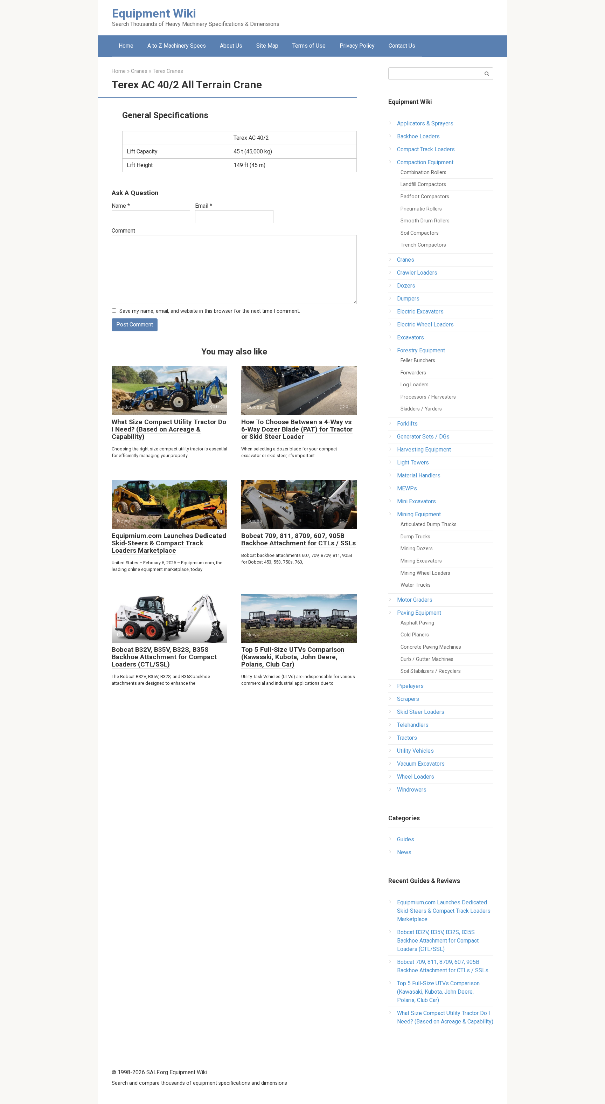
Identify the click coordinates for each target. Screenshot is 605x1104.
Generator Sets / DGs (423, 436)
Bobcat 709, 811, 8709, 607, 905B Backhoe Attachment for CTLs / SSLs (298, 539)
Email (203, 205)
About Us (231, 45)
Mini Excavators (416, 501)
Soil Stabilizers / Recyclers (431, 671)
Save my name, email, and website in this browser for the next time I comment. (209, 311)
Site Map (267, 45)
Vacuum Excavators (421, 763)
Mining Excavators (421, 561)
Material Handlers (418, 475)
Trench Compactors (423, 245)
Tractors (407, 737)
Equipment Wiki (154, 13)
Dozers (406, 285)
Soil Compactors (420, 233)
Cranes (405, 259)
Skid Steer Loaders (420, 712)
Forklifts (407, 423)
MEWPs (407, 488)
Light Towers (413, 462)
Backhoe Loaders (418, 136)
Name (121, 205)
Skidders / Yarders (421, 409)
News (404, 852)
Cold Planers (415, 635)
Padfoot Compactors (425, 197)
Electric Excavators (420, 311)
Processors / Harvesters (428, 397)
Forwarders (413, 373)
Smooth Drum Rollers (425, 221)
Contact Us (402, 45)
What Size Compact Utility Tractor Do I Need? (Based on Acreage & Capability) (169, 429)
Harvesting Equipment (424, 449)
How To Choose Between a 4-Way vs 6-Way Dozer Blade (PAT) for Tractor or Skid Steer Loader (297, 429)
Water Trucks (416, 585)
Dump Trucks (415, 537)
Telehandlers (413, 725)
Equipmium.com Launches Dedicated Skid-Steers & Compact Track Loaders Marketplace (169, 543)
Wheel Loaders (415, 776)
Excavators (410, 337)
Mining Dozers (417, 549)
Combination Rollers (423, 172)
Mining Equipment (419, 514)
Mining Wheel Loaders (425, 573)
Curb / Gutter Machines (427, 659)
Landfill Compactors (423, 184)
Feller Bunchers (418, 361)
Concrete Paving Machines (431, 647)
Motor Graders (414, 599)
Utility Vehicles (415, 750)
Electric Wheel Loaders (425, 324)
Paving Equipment (419, 612)
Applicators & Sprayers (425, 123)
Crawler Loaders (417, 272)
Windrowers (411, 789)
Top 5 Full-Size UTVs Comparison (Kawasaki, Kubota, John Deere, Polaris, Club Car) (293, 657)
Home (126, 45)
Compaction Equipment (425, 162)
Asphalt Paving (417, 623)
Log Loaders (415, 385)
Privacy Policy (357, 45)
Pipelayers (410, 686)
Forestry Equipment (421, 350)
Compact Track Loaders (426, 149)
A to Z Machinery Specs (176, 45)
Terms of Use (309, 45)
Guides (405, 839)
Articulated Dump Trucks (429, 524)
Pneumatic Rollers (421, 209)
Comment (123, 230)
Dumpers (408, 298)
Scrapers (408, 699)
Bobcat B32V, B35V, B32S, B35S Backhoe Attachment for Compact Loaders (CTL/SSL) (164, 657)
